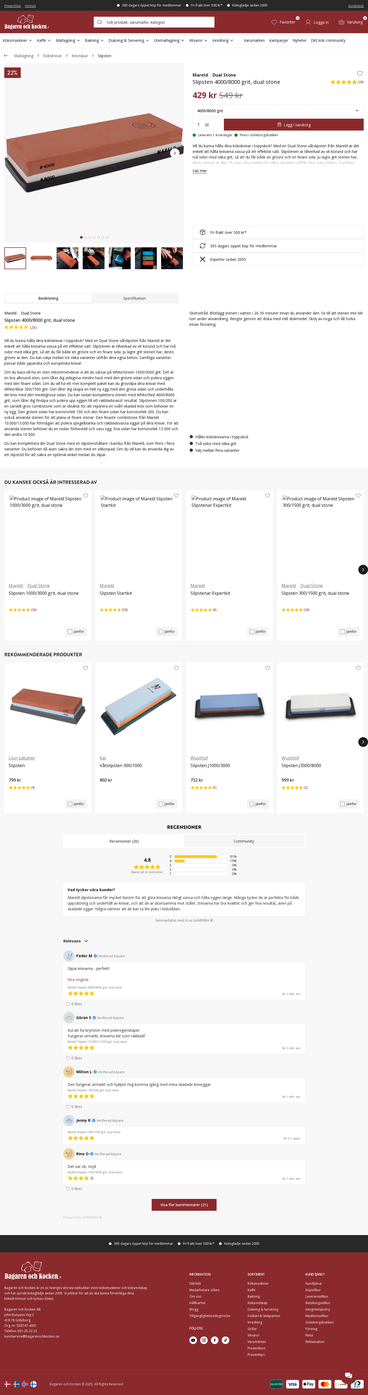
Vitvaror (196, 40)
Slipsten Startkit (116, 593)
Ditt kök (195, 1283)
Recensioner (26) (124, 841)
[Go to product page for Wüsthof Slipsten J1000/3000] (229, 706)
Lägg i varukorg (297, 124)
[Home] (26, 22)
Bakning (92, 40)
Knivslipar (80, 55)
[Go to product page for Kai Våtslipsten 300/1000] (138, 706)
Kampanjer (278, 40)
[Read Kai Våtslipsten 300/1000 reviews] (106, 789)
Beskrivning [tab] (48, 298)
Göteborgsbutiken (319, 1322)
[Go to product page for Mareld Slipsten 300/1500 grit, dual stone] (320, 534)
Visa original (78, 979)
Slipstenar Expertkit (210, 593)
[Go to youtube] (193, 1340)
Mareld (200, 75)
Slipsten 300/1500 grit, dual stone (315, 593)
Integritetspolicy (317, 1309)
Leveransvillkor (316, 1296)
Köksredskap (258, 1303)
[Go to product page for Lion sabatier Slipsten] (47, 706)
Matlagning (65, 40)
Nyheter (300, 40)
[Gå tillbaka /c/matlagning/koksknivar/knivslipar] (6, 55)
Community (244, 841)
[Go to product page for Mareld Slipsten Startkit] (138, 534)
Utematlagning (166, 40)
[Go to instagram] (204, 1340)
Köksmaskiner (15, 40)
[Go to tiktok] (225, 1340)
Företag (30, 6)
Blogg (193, 1309)
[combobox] (154, 22)
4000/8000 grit (210, 110)
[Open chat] (348, 1375)
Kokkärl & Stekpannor (264, 1316)
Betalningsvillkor (318, 1303)
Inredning (220, 40)
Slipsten (104, 55)
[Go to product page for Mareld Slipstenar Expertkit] (229, 534)
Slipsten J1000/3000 (210, 765)
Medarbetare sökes (204, 1290)
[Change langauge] (7, 1384)
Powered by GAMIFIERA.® (82, 1217)
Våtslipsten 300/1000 (121, 765)
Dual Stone (224, 75)
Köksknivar (52, 55)
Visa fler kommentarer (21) (184, 1205)
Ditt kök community (328, 40)
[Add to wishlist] (360, 73)
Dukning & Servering (126, 40)
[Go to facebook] (214, 1340)
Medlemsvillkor (317, 1316)
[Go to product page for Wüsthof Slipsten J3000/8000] (320, 706)
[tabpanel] (91, 383)
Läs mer (200, 170)
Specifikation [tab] (134, 298)
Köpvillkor (313, 1290)
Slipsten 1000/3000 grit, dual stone (44, 593)
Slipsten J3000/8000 (301, 765)
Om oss (195, 1296)
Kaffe (41, 40)
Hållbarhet (197, 1303)
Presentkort (256, 1348)
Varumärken (254, 40)
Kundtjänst (356, 6)
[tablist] (91, 298)
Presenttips (12, 6)
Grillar (252, 1328)
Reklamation (314, 1341)
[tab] (81, 237)
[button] (347, 83)
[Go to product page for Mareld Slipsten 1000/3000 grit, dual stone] (47, 534)
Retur (309, 1335)
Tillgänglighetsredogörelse (209, 1316)
